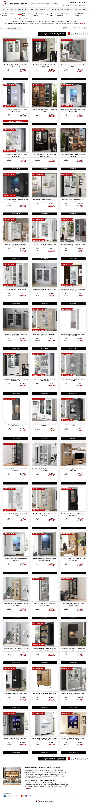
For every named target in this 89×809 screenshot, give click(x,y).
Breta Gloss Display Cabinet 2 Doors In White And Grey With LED (44, 424)
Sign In (64, 5)
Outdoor (60, 9)
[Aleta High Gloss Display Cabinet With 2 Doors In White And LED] (73, 96)
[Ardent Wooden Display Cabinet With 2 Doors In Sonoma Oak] (44, 320)
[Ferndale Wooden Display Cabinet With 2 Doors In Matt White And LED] (44, 724)
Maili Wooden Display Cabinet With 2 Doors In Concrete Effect (16, 335)
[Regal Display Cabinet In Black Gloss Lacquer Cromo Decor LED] (44, 140)
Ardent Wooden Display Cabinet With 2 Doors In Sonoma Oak (44, 335)
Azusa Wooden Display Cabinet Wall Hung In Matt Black (73, 649)
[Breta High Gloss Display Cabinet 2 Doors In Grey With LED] (73, 51)
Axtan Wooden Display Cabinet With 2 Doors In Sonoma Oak (16, 604)
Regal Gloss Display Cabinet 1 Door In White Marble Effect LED (45, 604)
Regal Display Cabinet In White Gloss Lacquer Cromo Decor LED (44, 200)
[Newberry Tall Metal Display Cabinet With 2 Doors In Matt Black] (15, 455)
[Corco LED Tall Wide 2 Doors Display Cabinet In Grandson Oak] (73, 544)
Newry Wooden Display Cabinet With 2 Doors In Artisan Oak (44, 694)
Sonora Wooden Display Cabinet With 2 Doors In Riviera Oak (73, 469)
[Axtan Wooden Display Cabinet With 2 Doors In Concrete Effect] (15, 634)
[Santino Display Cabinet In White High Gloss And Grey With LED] (73, 275)
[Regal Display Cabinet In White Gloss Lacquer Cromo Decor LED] (44, 185)
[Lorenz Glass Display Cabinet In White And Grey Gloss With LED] (73, 320)
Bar (32, 9)
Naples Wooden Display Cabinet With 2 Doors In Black (16, 694)
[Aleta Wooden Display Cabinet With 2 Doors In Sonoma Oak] (44, 500)
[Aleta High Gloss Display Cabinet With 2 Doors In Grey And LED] (15, 185)
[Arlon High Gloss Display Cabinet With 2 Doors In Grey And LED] (15, 724)
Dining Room (13, 9)
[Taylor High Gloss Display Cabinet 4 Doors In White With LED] (15, 140)
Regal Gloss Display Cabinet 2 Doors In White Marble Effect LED (73, 694)
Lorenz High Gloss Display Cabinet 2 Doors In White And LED (16, 245)
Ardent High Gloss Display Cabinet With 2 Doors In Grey (73, 424)
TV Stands (27, 9)
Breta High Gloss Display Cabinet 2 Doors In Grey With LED (73, 65)
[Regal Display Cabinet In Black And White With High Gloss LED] (73, 185)
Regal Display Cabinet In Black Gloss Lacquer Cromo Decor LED (44, 155)
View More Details (16, 79)
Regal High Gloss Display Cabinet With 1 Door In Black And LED (73, 514)
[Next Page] (88, 34)
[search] (56, 3)
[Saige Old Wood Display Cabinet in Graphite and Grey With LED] (44, 96)
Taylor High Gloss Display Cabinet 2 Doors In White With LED (16, 110)
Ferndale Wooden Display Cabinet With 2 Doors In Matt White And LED (44, 739)
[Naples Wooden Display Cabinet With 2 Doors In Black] (15, 679)
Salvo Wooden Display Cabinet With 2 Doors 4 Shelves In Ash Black (73, 604)
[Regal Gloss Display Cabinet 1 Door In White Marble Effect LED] (44, 589)
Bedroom (20, 9)
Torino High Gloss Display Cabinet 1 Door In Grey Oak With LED (16, 424)
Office (36, 9)
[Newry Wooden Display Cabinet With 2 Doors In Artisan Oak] (44, 679)
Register (69, 5)
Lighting (54, 9)
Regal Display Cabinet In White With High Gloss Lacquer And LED (16, 65)
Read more (28, 788)
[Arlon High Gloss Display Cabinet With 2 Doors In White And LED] (15, 544)
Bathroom (42, 9)
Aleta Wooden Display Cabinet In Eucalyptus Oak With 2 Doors (16, 514)
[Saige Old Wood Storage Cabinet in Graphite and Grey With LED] (73, 140)
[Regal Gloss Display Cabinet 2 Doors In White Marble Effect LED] (73, 679)
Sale (72, 9)
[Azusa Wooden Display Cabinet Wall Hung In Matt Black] (73, 634)
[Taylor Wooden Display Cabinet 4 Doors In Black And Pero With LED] (44, 634)
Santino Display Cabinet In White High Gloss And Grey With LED (73, 290)
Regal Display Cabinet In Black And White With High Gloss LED (73, 200)
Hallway (48, 9)
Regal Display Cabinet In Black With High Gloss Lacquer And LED (44, 65)
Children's (67, 9)
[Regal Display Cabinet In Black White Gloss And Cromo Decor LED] (15, 365)
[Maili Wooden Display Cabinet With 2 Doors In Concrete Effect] (15, 320)
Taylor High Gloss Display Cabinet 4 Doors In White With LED (16, 155)
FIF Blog (84, 9)
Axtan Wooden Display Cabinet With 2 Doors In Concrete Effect (16, 649)
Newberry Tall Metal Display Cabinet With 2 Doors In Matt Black (16, 469)
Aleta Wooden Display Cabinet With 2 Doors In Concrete (73, 379)
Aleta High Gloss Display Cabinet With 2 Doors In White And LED (73, 110)
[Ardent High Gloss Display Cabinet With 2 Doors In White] (44, 230)
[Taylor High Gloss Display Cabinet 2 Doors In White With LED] (15, 96)
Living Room (5, 9)
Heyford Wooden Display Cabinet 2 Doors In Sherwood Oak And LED (73, 739)
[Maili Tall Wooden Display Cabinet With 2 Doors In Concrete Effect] (44, 455)
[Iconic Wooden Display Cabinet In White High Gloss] (15, 275)
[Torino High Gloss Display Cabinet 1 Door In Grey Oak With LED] (15, 410)
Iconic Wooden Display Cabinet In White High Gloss (16, 290)
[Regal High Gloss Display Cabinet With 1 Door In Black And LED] (73, 500)
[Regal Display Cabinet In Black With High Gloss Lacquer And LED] (44, 51)
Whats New (78, 9)
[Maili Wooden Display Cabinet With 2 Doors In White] (44, 275)
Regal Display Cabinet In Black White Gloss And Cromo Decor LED (16, 379)
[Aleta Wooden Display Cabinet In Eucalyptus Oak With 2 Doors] (15, 500)
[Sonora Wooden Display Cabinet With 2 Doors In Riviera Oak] (73, 455)
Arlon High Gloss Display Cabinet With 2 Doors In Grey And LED (16, 739)
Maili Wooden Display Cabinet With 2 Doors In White (44, 290)
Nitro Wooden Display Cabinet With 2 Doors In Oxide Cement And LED (44, 559)
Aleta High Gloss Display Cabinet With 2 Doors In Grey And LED (16, 200)
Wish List (75, 5)
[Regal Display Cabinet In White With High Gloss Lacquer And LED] (15, 51)
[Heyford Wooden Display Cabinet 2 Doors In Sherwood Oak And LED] (73, 724)
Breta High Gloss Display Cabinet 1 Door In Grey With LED (73, 245)
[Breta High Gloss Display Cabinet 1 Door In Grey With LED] (73, 230)
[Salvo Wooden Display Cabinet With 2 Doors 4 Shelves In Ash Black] (73, 589)
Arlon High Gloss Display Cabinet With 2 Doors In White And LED (16, 559)
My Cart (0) (83, 5)
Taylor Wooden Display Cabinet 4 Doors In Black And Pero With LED (44, 649)
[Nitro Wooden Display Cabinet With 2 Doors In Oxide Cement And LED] (44, 544)
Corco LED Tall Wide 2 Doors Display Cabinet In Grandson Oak (73, 559)
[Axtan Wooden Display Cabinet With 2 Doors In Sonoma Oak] (15, 589)
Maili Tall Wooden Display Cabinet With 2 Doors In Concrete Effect (44, 469)
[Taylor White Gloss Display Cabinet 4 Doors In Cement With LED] (44, 365)
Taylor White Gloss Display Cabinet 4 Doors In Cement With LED (44, 379)
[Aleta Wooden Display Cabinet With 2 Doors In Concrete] (73, 365)
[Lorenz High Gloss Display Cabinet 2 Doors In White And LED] (15, 230)
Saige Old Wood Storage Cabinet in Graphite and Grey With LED (73, 155)
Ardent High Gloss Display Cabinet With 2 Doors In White (44, 245)
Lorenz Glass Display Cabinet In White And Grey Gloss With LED (73, 335)
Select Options (44, 258)
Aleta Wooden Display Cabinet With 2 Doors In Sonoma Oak (44, 514)
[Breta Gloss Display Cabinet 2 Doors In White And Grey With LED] (44, 410)
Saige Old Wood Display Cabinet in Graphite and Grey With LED (45, 110)
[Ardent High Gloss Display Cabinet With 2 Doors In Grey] (73, 410)
